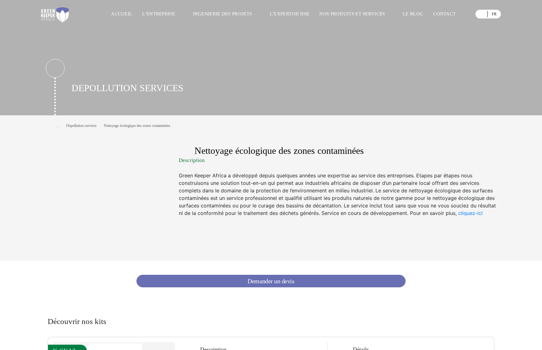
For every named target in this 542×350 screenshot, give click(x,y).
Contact (444, 13)
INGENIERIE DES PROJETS (222, 13)
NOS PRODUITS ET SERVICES (352, 13)
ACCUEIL (121, 13)
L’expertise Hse (290, 13)
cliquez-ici (470, 213)
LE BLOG (413, 13)
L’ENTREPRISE (158, 13)
